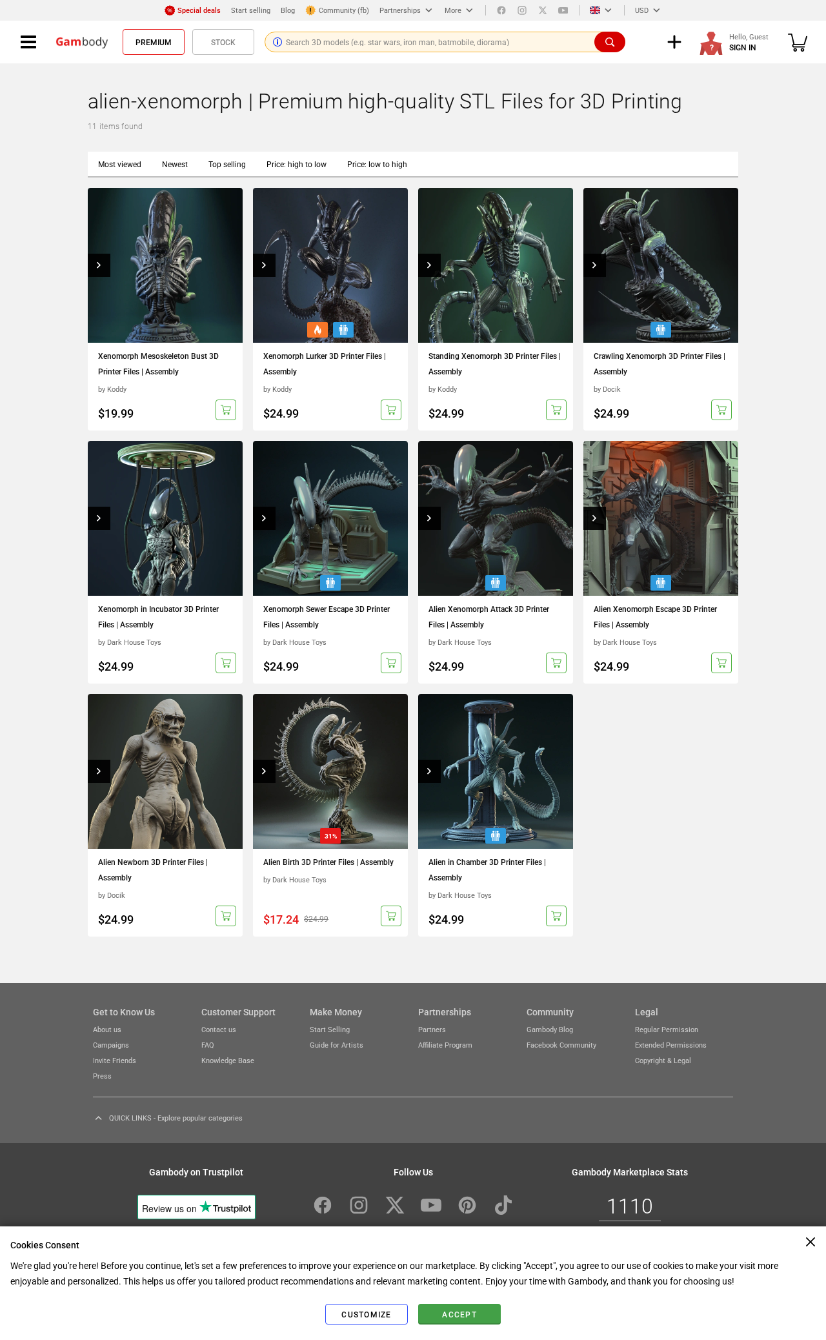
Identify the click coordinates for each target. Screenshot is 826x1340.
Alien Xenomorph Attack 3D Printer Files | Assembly (488, 616)
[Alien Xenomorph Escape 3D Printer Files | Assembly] (660, 518)
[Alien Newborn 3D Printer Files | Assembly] (165, 771)
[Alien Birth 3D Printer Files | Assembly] (330, 771)
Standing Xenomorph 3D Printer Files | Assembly (494, 363)
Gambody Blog (550, 1029)
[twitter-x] (395, 1205)
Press (102, 1075)
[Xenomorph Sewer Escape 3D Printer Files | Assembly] (330, 518)
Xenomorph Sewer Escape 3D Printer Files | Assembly (326, 616)
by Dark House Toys (129, 641)
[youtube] (563, 10)
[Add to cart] (226, 410)
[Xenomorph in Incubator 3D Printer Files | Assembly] (165, 518)
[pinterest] (467, 1205)
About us (107, 1029)
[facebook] (501, 10)
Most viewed (119, 164)
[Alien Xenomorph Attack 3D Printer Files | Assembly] (495, 518)
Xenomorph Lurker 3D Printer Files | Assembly (324, 363)
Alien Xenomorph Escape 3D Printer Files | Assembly (655, 616)
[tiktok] (503, 1205)
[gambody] (82, 42)
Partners (432, 1029)
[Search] (609, 42)
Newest (175, 164)
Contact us (218, 1029)
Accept (459, 1314)
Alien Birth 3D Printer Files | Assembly (328, 862)
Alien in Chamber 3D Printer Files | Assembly (487, 869)
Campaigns (111, 1044)
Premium (154, 42)
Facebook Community (561, 1044)
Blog (288, 10)
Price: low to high (377, 164)
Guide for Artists (336, 1044)
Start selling (250, 10)
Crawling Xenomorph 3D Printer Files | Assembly (659, 363)
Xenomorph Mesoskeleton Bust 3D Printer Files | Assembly (158, 363)
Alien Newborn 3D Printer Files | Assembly (153, 869)
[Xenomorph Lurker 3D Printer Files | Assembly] (330, 265)
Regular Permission (666, 1029)
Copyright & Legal (663, 1060)
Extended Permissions (671, 1044)
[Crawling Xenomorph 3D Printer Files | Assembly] (660, 265)
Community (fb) (344, 10)
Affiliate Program (445, 1044)
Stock (223, 42)
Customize (366, 1314)
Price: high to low (297, 164)
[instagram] (522, 10)
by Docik (607, 388)
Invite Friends (114, 1060)
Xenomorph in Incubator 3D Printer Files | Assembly (158, 616)
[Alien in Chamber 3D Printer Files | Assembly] (495, 771)
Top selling (227, 164)
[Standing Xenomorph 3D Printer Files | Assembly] (495, 265)
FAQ (207, 1044)
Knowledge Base (227, 1060)
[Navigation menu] (28, 42)
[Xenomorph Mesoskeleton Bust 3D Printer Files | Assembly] (165, 265)
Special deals (199, 10)
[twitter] (542, 10)
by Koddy (112, 388)
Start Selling (330, 1029)
